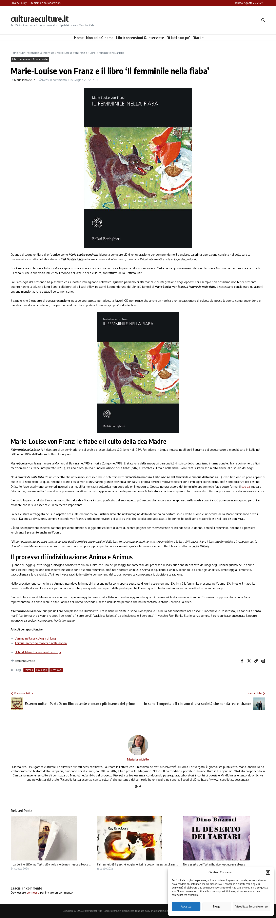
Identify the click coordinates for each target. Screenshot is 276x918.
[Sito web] (136, 787)
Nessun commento (54, 80)
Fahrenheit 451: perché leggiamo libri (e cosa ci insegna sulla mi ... (137, 864)
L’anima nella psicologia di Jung (35, 638)
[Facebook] (140, 787)
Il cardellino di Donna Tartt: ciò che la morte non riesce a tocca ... (51, 864)
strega (245, 486)
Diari (197, 37)
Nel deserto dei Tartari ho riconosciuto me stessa (214, 864)
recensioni (56, 669)
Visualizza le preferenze (251, 906)
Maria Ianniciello (24, 80)
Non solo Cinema (100, 37)
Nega (216, 906)
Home (79, 37)
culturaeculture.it (40, 19)
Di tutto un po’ (178, 37)
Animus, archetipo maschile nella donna (41, 643)
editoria (28, 669)
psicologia (41, 669)
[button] (268, 872)
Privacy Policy (18, 2)
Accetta (186, 906)
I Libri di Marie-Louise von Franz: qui (38, 652)
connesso (33, 892)
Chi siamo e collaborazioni (45, 2)
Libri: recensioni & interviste (140, 37)
